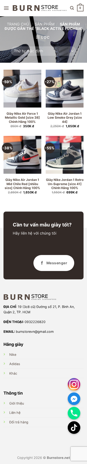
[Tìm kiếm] (72, 8)
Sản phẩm (45, 24)
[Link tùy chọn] (74, 384)
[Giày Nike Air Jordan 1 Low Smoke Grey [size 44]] (65, 89)
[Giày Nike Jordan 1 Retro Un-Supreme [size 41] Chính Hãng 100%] (65, 155)
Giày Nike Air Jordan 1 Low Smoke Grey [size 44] (65, 118)
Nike (12, 354)
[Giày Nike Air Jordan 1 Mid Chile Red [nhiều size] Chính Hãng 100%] (22, 155)
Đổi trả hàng (18, 422)
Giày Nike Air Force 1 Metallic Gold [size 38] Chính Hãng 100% (22, 118)
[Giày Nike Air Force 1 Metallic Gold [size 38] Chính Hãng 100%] (22, 89)
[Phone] (74, 413)
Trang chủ (18, 24)
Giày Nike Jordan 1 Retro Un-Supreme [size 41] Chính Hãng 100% (65, 184)
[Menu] (6, 8)
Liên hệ (14, 413)
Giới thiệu (16, 403)
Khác (13, 373)
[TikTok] (74, 427)
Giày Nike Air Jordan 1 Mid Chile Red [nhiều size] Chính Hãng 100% (22, 184)
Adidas (14, 364)
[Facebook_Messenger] (74, 398)
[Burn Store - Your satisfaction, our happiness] (40, 8)
